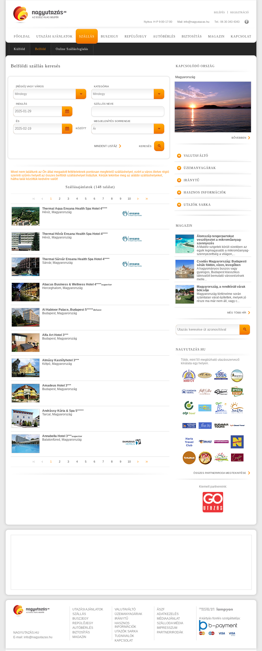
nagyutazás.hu (26, 632)
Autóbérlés (164, 36)
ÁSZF (161, 609)
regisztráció (239, 12)
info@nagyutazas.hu (196, 21)
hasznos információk (125, 625)
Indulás (21, 103)
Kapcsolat (241, 36)
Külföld (19, 49)
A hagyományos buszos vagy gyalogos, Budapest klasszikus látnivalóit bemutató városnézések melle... (221, 269)
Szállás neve (104, 103)
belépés (219, 12)
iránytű (121, 618)
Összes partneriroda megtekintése (219, 473)
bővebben (239, 137)
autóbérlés (82, 628)
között (81, 128)
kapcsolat (124, 640)
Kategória (101, 86)
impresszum (167, 628)
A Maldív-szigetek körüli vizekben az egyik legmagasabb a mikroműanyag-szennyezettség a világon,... (223, 244)
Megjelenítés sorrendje (112, 121)
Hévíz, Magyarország (74, 210)
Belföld (40, 49)
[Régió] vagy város (30, 86)
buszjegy (80, 618)
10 (129, 198)
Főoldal (22, 36)
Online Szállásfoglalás (72, 49)
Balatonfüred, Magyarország (62, 437)
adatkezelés (168, 614)
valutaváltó (125, 609)
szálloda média (170, 623)
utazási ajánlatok (87, 609)
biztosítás (81, 632)
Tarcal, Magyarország (63, 412)
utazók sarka (126, 631)
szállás (79, 614)
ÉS (17, 121)
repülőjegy (82, 623)
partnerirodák (170, 632)
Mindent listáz (105, 146)
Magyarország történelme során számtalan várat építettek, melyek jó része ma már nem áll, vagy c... (221, 294)
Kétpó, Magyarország (60, 362)
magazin (79, 637)
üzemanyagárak (128, 614)
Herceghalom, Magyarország (77, 286)
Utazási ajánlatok (54, 36)
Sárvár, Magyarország (76, 260)
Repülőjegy (136, 36)
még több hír (236, 312)
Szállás (86, 36)
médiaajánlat (168, 618)
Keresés (145, 146)
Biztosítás (192, 36)
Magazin (216, 36)
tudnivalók (124, 636)
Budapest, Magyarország (72, 311)
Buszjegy (109, 36)
